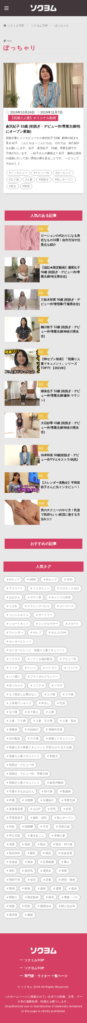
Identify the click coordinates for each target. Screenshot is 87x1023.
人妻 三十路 (17, 720)
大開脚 (29, 800)
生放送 (13, 862)
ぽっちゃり (62, 25)
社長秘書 (48, 862)
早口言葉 (14, 835)
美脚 (64, 870)
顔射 (27, 906)
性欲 (12, 826)
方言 (45, 826)
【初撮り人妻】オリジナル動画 (33, 118)
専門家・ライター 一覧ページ (46, 976)
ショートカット (19, 623)
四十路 (48, 791)
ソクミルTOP (15, 25)
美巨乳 (29, 870)
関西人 (13, 897)
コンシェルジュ (19, 615)
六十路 (34, 738)
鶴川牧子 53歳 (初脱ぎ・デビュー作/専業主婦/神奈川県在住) (60, 331)
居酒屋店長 (16, 809)
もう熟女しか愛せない (23, 694)
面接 (12, 906)
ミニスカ (38, 685)
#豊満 (26, 186)
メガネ (58, 685)
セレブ (37, 632)
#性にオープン (64, 179)
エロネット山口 (69, 588)
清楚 (12, 844)
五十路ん (33, 712)
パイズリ (51, 667)
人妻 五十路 (44, 720)
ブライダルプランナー (44, 676)
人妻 (51, 712)
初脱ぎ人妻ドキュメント (24, 782)
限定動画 (33, 897)
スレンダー (16, 632)
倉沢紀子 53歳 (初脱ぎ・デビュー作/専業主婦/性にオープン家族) (43, 129)
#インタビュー (18, 172)
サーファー (45, 615)
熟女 (43, 844)
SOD (70, 579)
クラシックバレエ (38, 606)
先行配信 (14, 738)
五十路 (13, 712)
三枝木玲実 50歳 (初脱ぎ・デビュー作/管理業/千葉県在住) (60, 302)
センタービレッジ (20, 641)
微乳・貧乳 (40, 817)
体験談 (13, 729)
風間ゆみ (45, 906)
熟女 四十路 (64, 844)
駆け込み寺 (68, 906)
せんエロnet (58, 632)
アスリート (16, 588)
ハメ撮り (14, 676)
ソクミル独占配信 (41, 659)
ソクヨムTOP (39, 25)
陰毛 (51, 897)
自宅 (33, 879)
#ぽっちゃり (63, 172)
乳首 (62, 703)
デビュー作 (69, 659)
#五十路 (14, 179)
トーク (13, 667)
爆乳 (32, 853)
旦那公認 (64, 826)
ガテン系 (35, 597)
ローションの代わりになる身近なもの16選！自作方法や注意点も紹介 (60, 240)
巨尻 (68, 809)
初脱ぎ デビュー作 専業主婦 (28, 773)
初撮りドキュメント (61, 738)
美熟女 (47, 870)
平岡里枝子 (16, 817)
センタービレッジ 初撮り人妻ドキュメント (37, 650)
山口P (36, 809)
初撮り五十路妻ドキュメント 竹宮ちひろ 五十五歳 (40, 747)
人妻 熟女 (69, 720)
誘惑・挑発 (68, 879)
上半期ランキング (20, 703)
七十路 (51, 694)
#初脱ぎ (44, 179)
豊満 (12, 888)
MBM (32, 579)
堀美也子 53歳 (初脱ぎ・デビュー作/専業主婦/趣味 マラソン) (60, 395)
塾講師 (66, 791)
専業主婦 (69, 800)
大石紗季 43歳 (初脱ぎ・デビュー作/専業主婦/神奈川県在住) (60, 427)
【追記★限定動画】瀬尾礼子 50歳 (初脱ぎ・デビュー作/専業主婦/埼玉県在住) (60, 272)
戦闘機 (29, 826)
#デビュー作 (41, 172)
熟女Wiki (14, 853)
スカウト (73, 623)
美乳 (12, 870)
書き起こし (37, 835)
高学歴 (13, 914)
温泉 (27, 844)
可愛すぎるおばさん (21, 791)
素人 (67, 862)
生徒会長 (66, 853)
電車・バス (71, 897)
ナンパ (31, 667)
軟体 (27, 888)
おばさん (14, 597)
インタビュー (41, 588)
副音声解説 (57, 782)
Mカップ (51, 579)
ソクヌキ (14, 659)
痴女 (30, 862)
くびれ (13, 606)
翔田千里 (14, 879)
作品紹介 (33, 729)
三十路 (69, 694)
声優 (12, 800)
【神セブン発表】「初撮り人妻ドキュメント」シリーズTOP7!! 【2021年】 (60, 363)
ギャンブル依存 (61, 597)
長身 (74, 888)
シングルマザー (48, 623)
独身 (48, 853)
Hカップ (14, 579)
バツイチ (72, 667)
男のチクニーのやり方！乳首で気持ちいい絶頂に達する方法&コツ (60, 514)
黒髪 (30, 914)
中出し (45, 703)
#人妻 (28, 179)
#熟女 (12, 186)
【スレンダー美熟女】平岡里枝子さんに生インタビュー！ (60, 485)
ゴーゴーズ (67, 606)
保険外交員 (55, 729)
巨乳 (53, 809)
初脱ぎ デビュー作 (21, 764)
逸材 (43, 888)
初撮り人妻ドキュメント (24, 756)
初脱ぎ (54, 756)
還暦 (58, 888)
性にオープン (65, 817)
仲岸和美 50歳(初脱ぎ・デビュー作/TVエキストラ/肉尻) (60, 457)
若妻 (48, 879)
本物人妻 (59, 835)
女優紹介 (48, 800)
